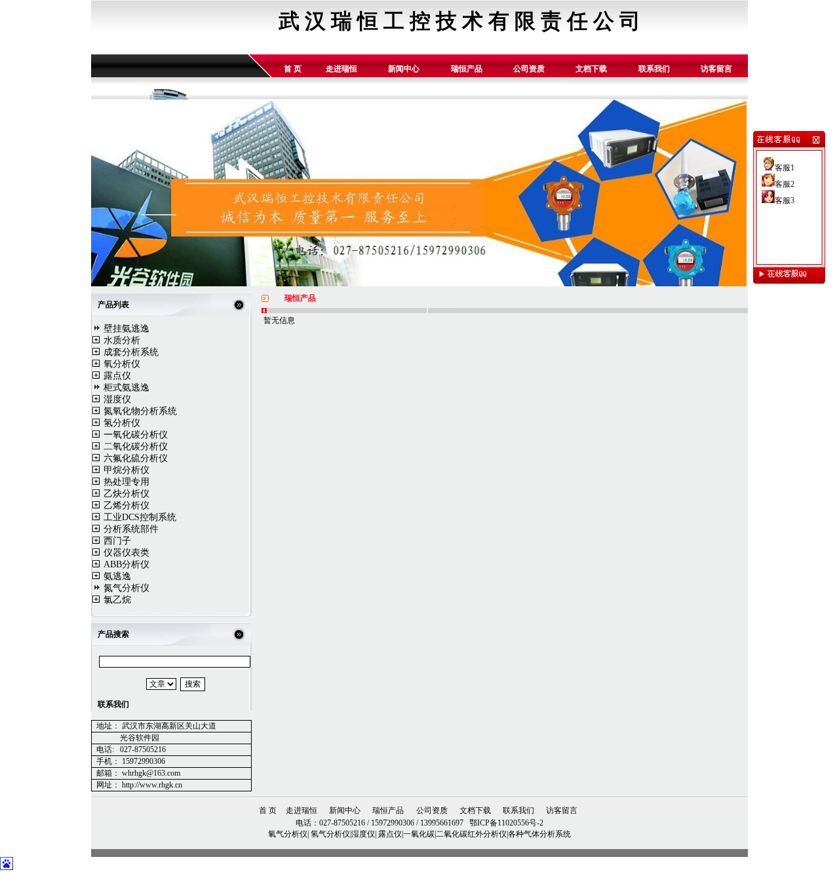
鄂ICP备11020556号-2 (505, 822)
